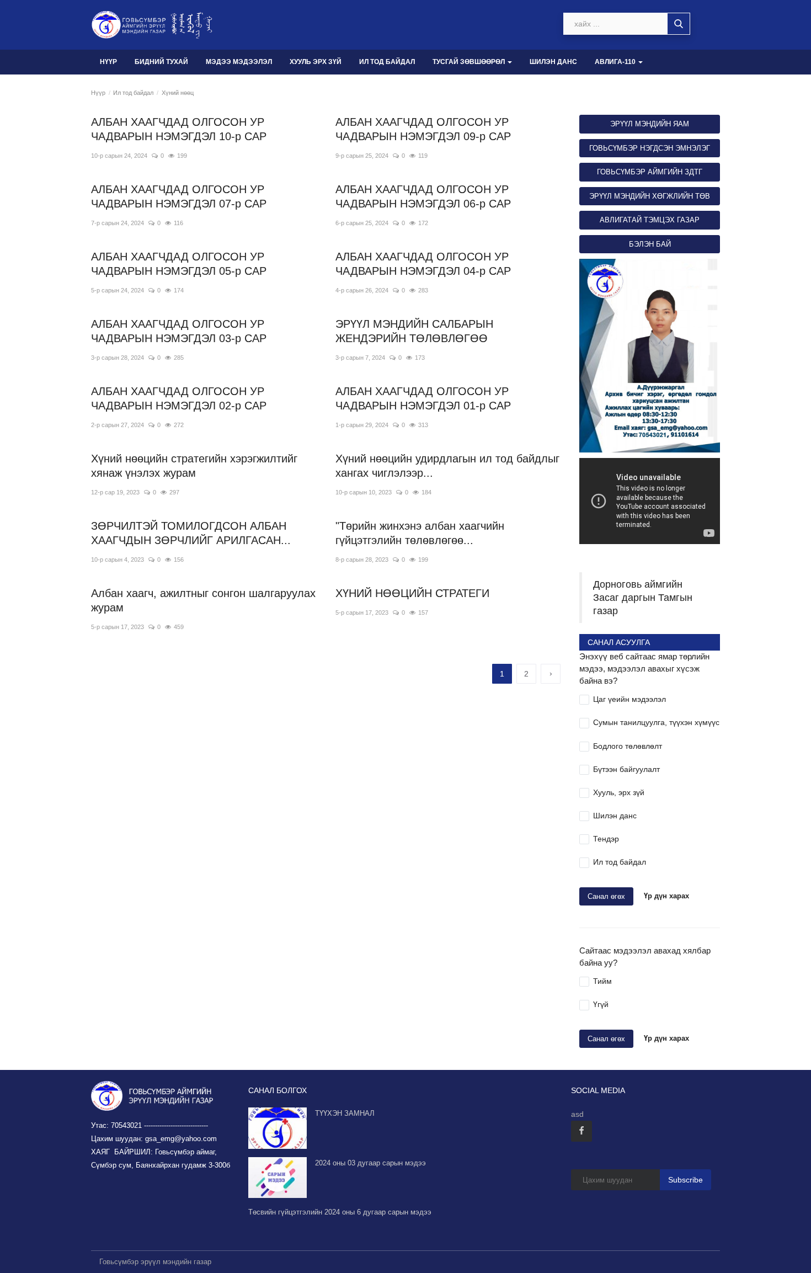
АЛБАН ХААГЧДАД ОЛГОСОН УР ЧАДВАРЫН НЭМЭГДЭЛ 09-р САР (423, 129)
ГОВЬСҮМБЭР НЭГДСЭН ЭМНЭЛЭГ (649, 148)
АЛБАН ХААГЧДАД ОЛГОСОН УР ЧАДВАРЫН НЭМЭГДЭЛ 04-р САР (423, 264)
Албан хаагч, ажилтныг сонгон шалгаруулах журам (203, 600)
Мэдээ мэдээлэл (239, 62)
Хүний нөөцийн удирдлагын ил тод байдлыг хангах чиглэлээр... (447, 465)
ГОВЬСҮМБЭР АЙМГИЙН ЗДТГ (649, 172)
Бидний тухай (161, 62)
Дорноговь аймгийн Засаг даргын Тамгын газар (642, 597)
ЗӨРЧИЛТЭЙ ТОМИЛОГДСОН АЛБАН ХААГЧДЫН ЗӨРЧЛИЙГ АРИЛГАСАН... (191, 533)
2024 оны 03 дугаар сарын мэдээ (370, 1163)
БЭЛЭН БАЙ (650, 244)
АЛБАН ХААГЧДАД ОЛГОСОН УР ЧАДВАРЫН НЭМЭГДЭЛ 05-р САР (178, 264)
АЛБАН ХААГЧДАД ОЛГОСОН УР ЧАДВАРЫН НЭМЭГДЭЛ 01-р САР (423, 398)
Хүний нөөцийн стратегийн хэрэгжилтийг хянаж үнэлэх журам (194, 465)
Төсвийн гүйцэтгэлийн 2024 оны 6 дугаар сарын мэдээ (339, 1212)
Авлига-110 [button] (616, 62)
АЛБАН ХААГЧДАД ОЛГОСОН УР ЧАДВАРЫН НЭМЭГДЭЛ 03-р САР (178, 331)
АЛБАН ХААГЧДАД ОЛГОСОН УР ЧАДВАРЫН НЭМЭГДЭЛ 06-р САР (423, 196)
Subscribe (685, 1179)
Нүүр (108, 62)
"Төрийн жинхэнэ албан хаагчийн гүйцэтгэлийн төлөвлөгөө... (419, 533)
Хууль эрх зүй (316, 62)
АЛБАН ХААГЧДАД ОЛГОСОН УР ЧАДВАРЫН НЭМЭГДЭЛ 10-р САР (178, 129)
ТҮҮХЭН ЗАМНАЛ (345, 1113)
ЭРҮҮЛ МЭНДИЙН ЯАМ (649, 124)
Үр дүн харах (666, 896)
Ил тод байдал (387, 62)
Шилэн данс (553, 62)
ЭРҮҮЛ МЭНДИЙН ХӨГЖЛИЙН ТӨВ (649, 196)
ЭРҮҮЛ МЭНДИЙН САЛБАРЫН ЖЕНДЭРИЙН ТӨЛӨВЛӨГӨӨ (414, 331)
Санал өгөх (606, 896)
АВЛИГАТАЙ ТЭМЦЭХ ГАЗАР (650, 220)
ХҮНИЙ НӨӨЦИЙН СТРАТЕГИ (412, 593)
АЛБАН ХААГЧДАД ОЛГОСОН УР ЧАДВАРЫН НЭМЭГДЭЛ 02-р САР (178, 398)
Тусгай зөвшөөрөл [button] (469, 62)
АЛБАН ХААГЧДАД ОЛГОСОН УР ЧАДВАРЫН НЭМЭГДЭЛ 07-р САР (178, 196)
